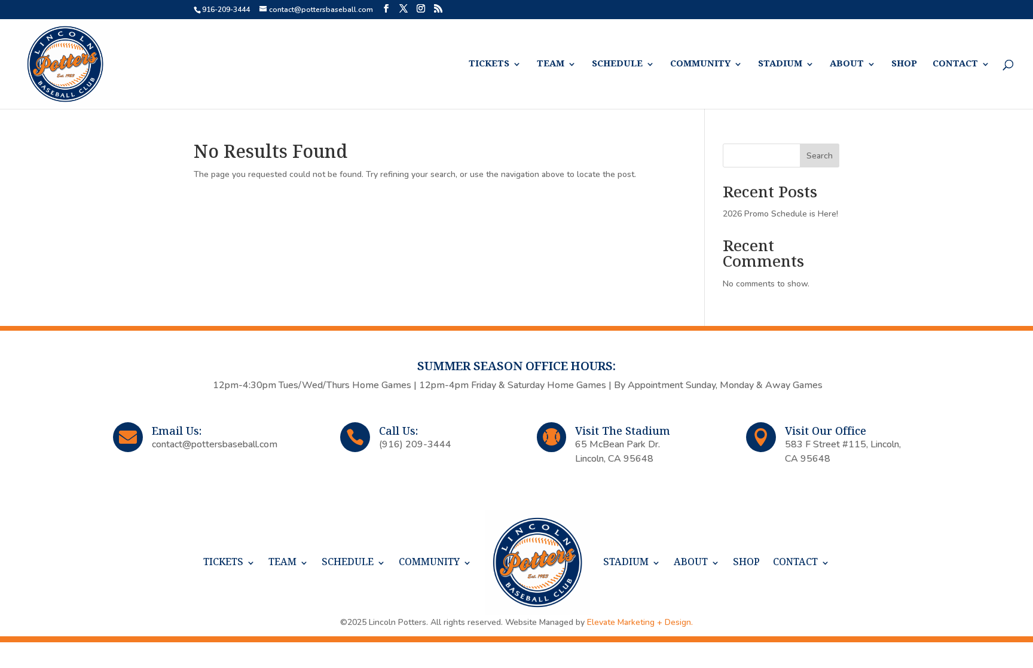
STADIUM (780, 64)
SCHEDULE (617, 64)
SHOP (904, 64)
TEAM (550, 64)
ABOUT (847, 64)
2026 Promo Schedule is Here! (780, 213)
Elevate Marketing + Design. (640, 622)
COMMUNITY (700, 64)
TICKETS (489, 64)
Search (819, 155)
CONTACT (955, 64)
